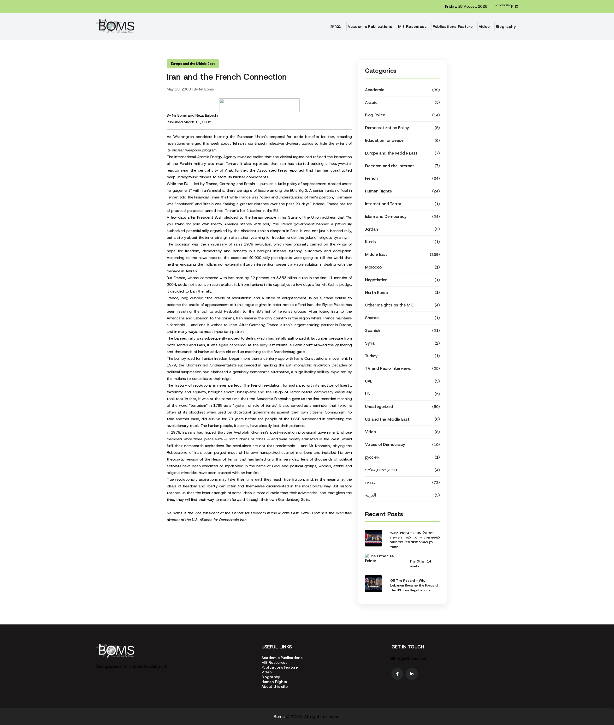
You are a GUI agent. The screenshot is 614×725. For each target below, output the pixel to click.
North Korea (376, 292)
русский (372, 457)
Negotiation (376, 279)
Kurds (370, 241)
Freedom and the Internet (389, 165)
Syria (370, 343)
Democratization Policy (387, 127)
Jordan (371, 229)
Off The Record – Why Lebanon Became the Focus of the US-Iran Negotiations (414, 585)
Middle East (376, 254)
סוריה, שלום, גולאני (381, 470)
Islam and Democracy (385, 216)
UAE (368, 381)
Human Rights (378, 191)
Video (484, 26)
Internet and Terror (383, 203)
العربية (370, 495)
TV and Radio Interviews (388, 368)
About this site (274, 686)
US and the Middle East (387, 419)
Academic (374, 89)
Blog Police (375, 115)
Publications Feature (453, 26)
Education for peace (384, 140)
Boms (279, 716)
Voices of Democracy (385, 444)
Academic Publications (370, 26)
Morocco (373, 267)
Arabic (371, 102)
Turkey (371, 356)
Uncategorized (379, 406)
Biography (506, 26)
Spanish (372, 330)
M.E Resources (412, 26)
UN (367, 393)
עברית (336, 26)
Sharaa (371, 317)
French (371, 178)
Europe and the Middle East (391, 153)
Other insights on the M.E (389, 305)
